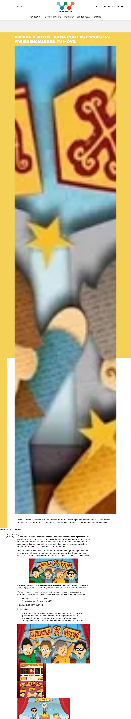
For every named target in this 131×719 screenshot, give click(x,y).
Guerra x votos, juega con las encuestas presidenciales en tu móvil (62, 39)
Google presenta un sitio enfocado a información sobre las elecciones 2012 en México (52, 620)
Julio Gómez (17, 529)
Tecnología (35, 17)
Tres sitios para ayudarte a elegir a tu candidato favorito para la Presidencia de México (52, 613)
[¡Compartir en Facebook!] (8, 536)
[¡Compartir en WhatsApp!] (17, 536)
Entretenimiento (53, 17)
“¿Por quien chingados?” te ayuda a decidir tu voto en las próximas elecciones (49, 616)
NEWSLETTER (21, 6)
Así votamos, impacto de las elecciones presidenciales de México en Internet (49, 618)
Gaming (97, 17)
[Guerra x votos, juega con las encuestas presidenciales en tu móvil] (65, 280)
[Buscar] (122, 6)
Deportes (69, 17)
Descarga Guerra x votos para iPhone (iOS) (37, 601)
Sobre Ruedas (84, 17)
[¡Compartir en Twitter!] (12, 536)
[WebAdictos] (66, 7)
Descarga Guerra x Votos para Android (35, 598)
